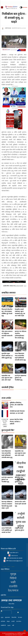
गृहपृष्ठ (13, 574)
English (8, 625)
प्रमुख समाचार (7, 617)
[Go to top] (25, 631)
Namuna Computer (18, 635)
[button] (2, 7)
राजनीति (13, 586)
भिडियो (13, 578)
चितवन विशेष (14, 617)
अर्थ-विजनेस (3, 621)
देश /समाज (20, 617)
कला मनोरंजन (18, 621)
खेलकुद (8, 621)
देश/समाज (13, 590)
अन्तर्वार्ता (13, 621)
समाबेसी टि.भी (3, 625)
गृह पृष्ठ (2, 617)
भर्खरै (13, 582)
